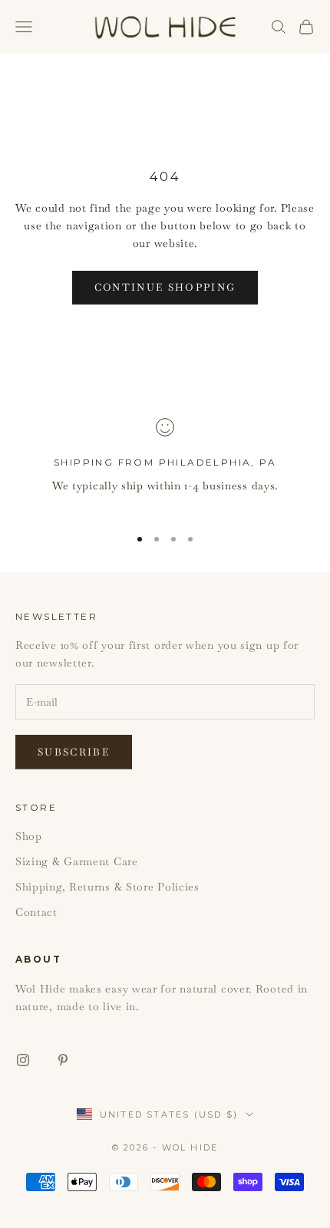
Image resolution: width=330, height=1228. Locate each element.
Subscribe (74, 752)
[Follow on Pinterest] (63, 1060)
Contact (36, 912)
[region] (165, 465)
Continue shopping (165, 287)
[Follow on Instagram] (23, 1060)
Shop (28, 836)
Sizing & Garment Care (76, 861)
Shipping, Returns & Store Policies (107, 887)
